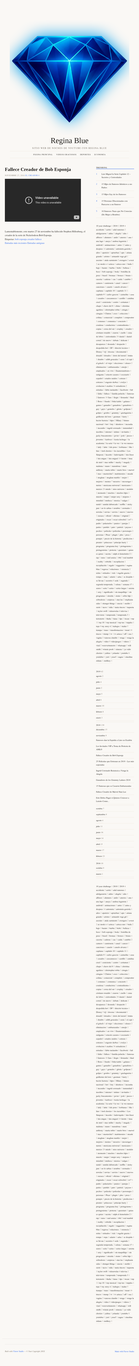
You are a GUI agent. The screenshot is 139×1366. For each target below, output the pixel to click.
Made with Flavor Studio (124, 1351)
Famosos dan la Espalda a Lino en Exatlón (114, 740)
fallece (38, 239)
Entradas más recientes (16, 243)
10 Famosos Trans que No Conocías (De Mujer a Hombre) (117, 213)
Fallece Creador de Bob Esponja (109, 755)
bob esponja (21, 239)
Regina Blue (70, 140)
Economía (100, 154)
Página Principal (43, 154)
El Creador (31, 175)
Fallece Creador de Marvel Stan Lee (111, 791)
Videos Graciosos (66, 154)
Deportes (85, 154)
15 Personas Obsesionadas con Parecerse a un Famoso (115, 202)
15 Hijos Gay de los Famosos (114, 194)
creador (31, 239)
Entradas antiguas (36, 243)
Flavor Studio (18, 1351)
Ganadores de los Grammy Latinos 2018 (113, 780)
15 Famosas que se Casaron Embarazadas (113, 786)
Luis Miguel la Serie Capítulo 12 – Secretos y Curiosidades (116, 176)
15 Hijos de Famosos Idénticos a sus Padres (117, 186)
